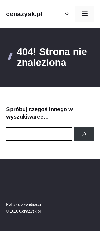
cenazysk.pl (24, 13)
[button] (67, 14)
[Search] (84, 134)
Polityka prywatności (23, 204)
